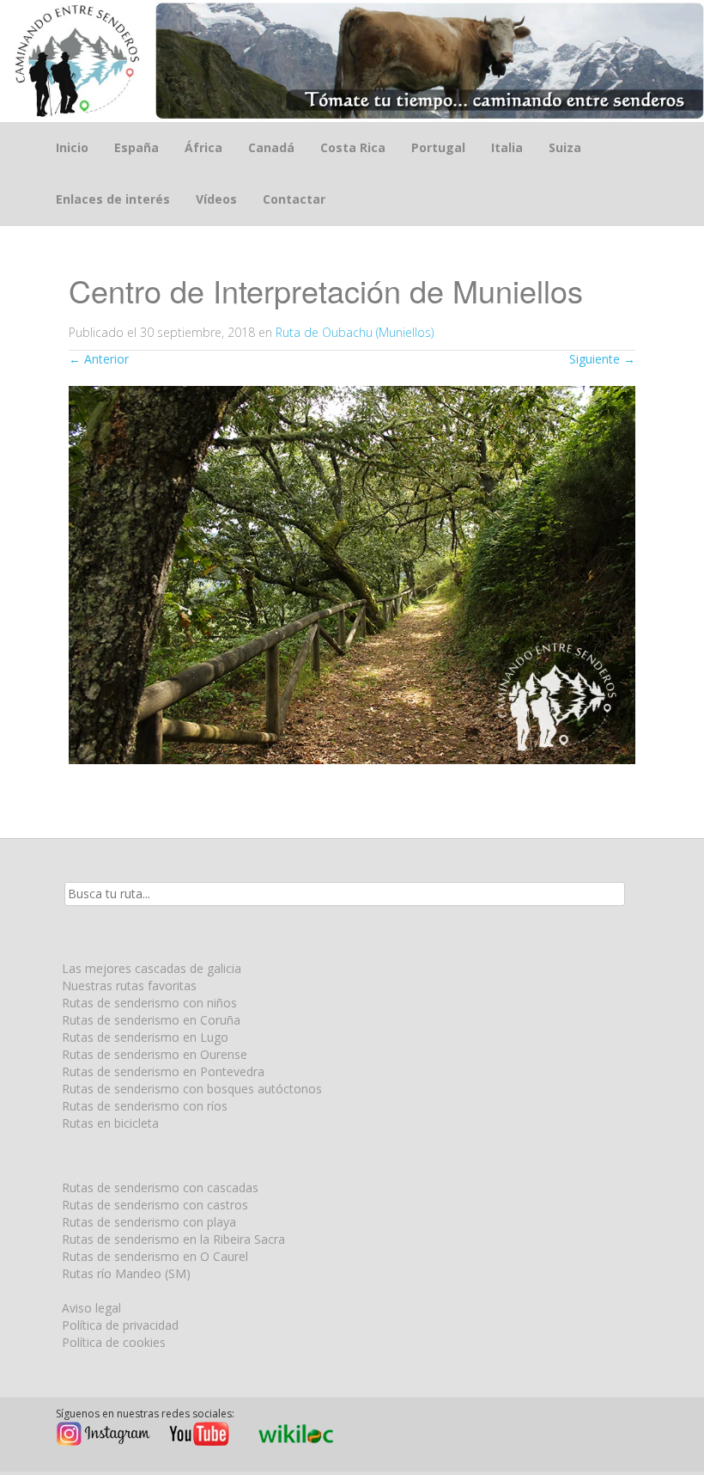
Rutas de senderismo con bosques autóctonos (192, 1088)
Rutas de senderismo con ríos (145, 1106)
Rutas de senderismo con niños (149, 1003)
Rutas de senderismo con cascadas (160, 1187)
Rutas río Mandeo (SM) (126, 1273)
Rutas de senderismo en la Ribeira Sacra (173, 1239)
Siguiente (602, 359)
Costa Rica (352, 147)
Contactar (294, 199)
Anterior (99, 359)
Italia (507, 147)
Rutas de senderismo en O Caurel (155, 1256)
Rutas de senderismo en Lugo (145, 1037)
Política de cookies (114, 1342)
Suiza (565, 147)
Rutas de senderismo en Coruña (151, 1020)
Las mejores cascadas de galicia (151, 968)
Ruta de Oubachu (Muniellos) (355, 332)
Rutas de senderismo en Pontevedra (163, 1071)
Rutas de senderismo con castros (155, 1205)
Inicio (72, 147)
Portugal (438, 147)
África (203, 147)
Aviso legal (91, 1308)
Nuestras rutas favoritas (129, 985)
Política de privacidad (120, 1325)
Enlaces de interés (113, 199)
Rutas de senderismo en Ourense (154, 1054)
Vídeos (216, 199)
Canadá (271, 147)
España (136, 147)
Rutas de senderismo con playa (149, 1222)
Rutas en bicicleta (110, 1123)
